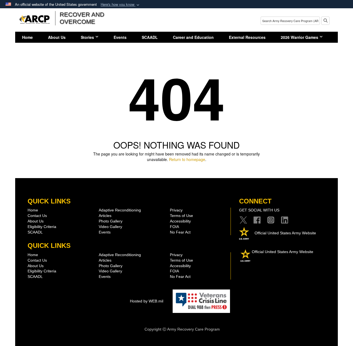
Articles (105, 215)
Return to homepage (187, 159)
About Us (57, 37)
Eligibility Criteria (42, 226)
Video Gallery (110, 226)
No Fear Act (180, 232)
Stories (87, 37)
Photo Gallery (110, 221)
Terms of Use (181, 215)
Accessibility (180, 221)
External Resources (247, 37)
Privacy (176, 210)
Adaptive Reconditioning (120, 210)
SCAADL (150, 37)
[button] (120, 4)
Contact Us (37, 215)
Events (120, 37)
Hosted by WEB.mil (146, 301)
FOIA (174, 226)
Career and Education (193, 37)
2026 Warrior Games (299, 37)
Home (27, 37)
